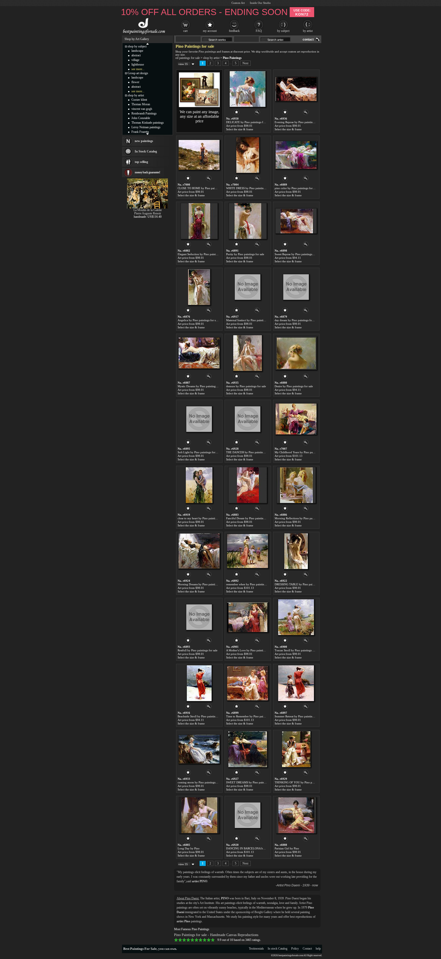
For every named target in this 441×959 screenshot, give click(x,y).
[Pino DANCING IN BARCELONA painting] (247, 815)
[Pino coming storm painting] (199, 749)
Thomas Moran (140, 104)
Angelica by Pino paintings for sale (198, 320)
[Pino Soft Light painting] (199, 419)
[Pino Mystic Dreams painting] (199, 353)
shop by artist (211, 58)
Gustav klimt (139, 99)
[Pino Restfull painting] (199, 617)
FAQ (259, 31)
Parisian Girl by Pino (287, 848)
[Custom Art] (199, 106)
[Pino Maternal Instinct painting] (247, 287)
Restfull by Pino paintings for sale (197, 650)
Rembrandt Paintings (144, 113)
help (318, 948)
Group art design (138, 73)
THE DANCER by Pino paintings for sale (250, 452)
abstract (136, 55)
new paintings (144, 141)
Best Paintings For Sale (140, 949)
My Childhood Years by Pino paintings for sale (302, 452)
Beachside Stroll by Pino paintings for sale (202, 716)
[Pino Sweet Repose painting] (296, 221)
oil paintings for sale (187, 58)
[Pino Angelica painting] (199, 287)
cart (185, 31)
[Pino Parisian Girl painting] (296, 815)
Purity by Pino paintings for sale (245, 254)
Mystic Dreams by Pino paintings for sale (202, 386)
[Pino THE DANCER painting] (247, 419)
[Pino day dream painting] (296, 287)
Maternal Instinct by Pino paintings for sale (251, 320)
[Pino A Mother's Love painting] (247, 617)
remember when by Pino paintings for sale (251, 584)
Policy (295, 948)
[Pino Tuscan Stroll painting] (296, 617)
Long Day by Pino (189, 848)
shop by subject (137, 46)
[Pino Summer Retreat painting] (296, 683)
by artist (308, 31)
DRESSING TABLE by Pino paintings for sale (302, 584)
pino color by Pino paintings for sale (296, 188)
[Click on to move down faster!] (147, 134)
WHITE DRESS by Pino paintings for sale (251, 188)
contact (308, 39)
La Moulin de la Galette (147, 210)
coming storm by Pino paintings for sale (201, 782)
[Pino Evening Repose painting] (296, 89)
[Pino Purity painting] (247, 221)
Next (245, 63)
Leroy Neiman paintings (146, 127)
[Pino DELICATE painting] (247, 89)
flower (135, 82)
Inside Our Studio (260, 2)
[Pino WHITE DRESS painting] (248, 155)
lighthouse (137, 64)
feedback (234, 31)
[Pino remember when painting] (247, 551)
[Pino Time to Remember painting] (247, 683)
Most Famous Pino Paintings (191, 929)
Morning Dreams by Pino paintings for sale (203, 584)
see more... (137, 69)
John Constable (140, 118)
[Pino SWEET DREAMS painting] (247, 749)
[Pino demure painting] (247, 353)
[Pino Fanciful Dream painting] (247, 485)
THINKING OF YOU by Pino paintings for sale (303, 782)
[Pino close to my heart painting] (199, 485)
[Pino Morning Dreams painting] (199, 551)
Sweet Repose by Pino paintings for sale (298, 254)
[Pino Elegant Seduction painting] (199, 221)
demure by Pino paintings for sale (246, 386)
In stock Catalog (277, 948)
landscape (137, 51)
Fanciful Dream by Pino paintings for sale (250, 518)
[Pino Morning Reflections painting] (296, 485)
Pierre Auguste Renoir (147, 213)
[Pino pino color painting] (296, 155)
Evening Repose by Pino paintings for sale (300, 122)
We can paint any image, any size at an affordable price (199, 116)
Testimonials (256, 948)
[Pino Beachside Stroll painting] (199, 683)
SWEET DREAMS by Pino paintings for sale (252, 782)
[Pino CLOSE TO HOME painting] (199, 155)
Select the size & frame (239, 129)
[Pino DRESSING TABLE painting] (296, 551)
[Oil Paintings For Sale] (143, 34)
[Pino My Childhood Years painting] (296, 419)
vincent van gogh (141, 109)
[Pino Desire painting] (296, 353)
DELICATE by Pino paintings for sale (248, 122)
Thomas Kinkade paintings (147, 122)
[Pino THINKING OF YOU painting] (296, 749)
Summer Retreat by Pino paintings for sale (299, 716)
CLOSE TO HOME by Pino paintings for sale (204, 188)
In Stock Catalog (146, 151)
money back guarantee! (147, 172)
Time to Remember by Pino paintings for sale (253, 716)
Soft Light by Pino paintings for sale (199, 452)
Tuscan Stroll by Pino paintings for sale (298, 650)
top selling (141, 162)
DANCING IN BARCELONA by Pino (248, 848)
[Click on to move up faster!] (147, 43)
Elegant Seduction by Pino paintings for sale (204, 254)
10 (213, 940)
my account (210, 31)
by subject (283, 31)
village (135, 60)
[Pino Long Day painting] (199, 815)
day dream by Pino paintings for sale (296, 320)
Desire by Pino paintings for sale (294, 386)
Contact (307, 948)
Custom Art (238, 2)
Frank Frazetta (140, 132)
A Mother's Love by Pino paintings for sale (251, 650)
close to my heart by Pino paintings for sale (203, 518)
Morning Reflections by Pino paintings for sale (302, 518)
